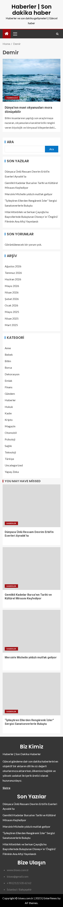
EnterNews (50, 898)
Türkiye (9, 458)
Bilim (8, 361)
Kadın (8, 413)
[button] (14, 33)
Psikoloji (10, 439)
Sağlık (8, 445)
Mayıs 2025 (12, 311)
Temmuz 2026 (13, 272)
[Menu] (14, 33)
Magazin (10, 426)
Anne (8, 348)
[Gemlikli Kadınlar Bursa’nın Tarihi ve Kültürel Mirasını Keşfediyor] (31, 568)
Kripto (9, 419)
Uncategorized (14, 465)
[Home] (7, 33)
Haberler (10, 400)
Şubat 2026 (12, 298)
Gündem (10, 393)
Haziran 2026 (13, 279)
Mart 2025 (11, 325)
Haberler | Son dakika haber (32, 10)
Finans (8, 387)
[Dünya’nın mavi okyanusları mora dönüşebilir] (31, 80)
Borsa (8, 367)
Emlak (8, 380)
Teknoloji (12, 98)
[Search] (57, 33)
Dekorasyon (12, 374)
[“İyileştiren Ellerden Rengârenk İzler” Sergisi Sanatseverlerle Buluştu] (31, 694)
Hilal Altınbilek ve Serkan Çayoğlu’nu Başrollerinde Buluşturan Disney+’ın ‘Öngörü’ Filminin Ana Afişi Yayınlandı (31, 216)
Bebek (9, 354)
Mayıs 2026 (12, 285)
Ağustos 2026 (13, 266)
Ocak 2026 (11, 305)
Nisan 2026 (12, 292)
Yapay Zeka (12, 471)
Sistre (6, 787)
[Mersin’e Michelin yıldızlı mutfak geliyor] (31, 631)
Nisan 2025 (12, 318)
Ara (10, 142)
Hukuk (9, 406)
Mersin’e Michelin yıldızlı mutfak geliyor (28, 194)
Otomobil (11, 432)
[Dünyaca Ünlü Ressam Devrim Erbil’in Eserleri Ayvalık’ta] (31, 505)
